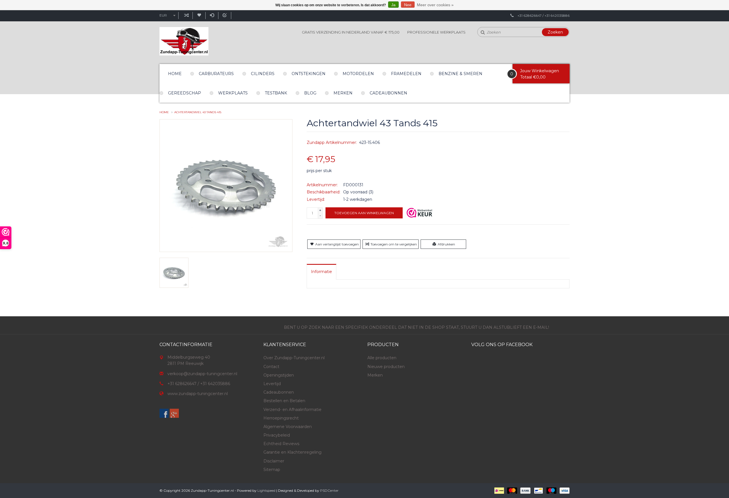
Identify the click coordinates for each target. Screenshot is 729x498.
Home (175, 73)
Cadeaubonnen (388, 93)
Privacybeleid (276, 435)
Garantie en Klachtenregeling (292, 452)
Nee (407, 5)
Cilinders (263, 73)
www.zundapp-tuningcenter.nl (197, 393)
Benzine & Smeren (460, 73)
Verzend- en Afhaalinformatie (292, 409)
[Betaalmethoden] (498, 490)
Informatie (321, 271)
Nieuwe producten (386, 366)
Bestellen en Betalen (284, 400)
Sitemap (271, 469)
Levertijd (272, 383)
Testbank (276, 93)
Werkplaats (233, 93)
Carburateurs (216, 73)
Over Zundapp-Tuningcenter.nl (294, 357)
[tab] (321, 271)
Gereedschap (184, 93)
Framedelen (406, 73)
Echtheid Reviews (281, 443)
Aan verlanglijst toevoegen (337, 244)
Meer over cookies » (435, 5)
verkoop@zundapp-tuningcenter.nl (202, 373)
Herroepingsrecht (281, 418)
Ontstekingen (308, 73)
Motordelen (358, 73)
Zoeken (555, 32)
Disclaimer (273, 461)
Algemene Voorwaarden (287, 426)
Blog (310, 93)
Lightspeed (266, 490)
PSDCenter (329, 490)
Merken (343, 93)
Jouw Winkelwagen (539, 70)
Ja (393, 5)
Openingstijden (278, 375)
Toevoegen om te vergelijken (393, 244)
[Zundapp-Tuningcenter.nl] (183, 41)
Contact (271, 366)
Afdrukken (446, 244)
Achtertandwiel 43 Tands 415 (197, 112)
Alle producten (381, 357)
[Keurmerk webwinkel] (419, 213)
